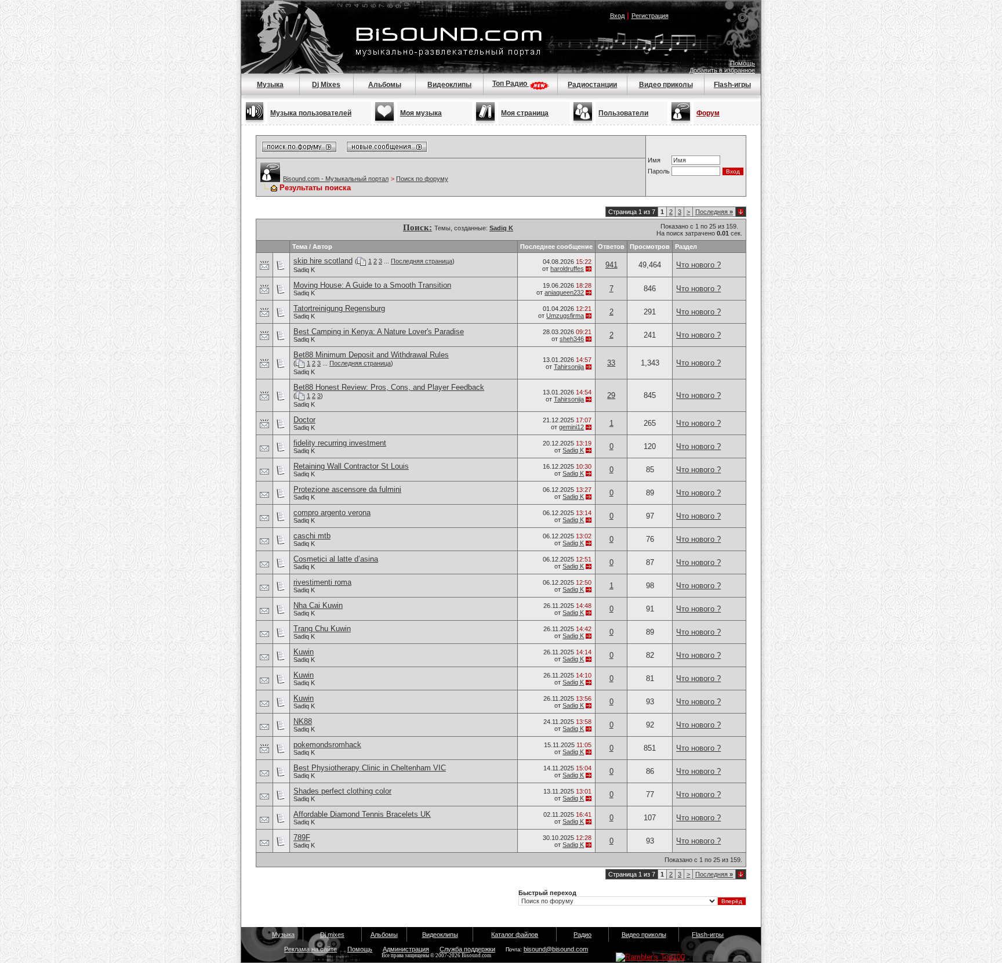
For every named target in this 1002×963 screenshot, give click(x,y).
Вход (617, 15)
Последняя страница (421, 261)
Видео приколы (666, 85)
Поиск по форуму (422, 178)
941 (611, 264)
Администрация (406, 949)
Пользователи (623, 113)
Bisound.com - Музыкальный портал (336, 178)
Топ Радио (510, 83)
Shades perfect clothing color (342, 791)
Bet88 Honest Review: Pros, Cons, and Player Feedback (388, 387)
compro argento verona (332, 512)
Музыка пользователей (310, 113)
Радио (582, 934)
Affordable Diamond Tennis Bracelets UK (362, 814)
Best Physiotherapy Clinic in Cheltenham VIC (369, 767)
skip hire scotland (323, 260)
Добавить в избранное (722, 70)
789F (301, 837)
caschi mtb (312, 535)
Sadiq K (304, 269)
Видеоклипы (449, 85)
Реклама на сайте (310, 949)
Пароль (659, 171)
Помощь (742, 63)
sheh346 (572, 338)
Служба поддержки (467, 949)
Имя (654, 160)
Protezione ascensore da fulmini (347, 489)
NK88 (302, 721)
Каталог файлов (514, 934)
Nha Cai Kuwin (318, 605)
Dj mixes (332, 934)
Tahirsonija (569, 366)
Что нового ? (698, 264)
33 (611, 363)
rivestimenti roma (322, 582)
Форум (708, 113)
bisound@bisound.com (556, 949)
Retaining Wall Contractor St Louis (351, 466)
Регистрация (650, 15)
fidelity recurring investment (339, 443)
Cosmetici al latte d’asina (335, 559)
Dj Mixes (326, 85)
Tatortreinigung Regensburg (339, 308)
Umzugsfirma (565, 315)
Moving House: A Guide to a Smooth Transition (372, 285)
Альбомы (384, 85)
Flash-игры (732, 85)
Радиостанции (592, 85)
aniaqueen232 (564, 292)
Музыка (270, 85)
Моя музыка (421, 113)
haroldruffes (567, 268)
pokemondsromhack (327, 744)
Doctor (304, 419)
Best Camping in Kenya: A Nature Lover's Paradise (378, 331)
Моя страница (525, 113)
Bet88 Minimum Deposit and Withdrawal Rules (371, 354)
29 (611, 395)
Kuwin (303, 651)
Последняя (714, 211)
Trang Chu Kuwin (322, 628)
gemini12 (571, 426)
